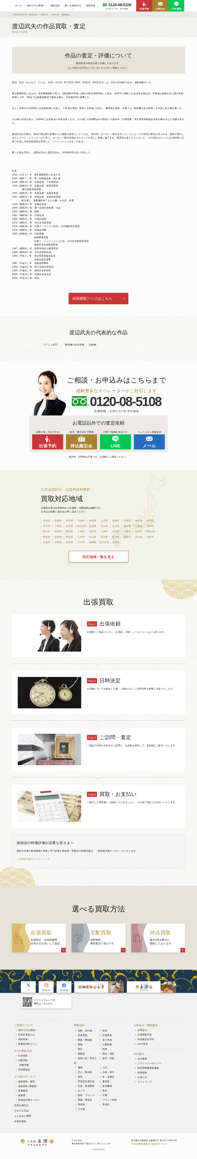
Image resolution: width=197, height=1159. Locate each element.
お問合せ (160, 9)
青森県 (58, 520)
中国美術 (107, 1035)
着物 (80, 1044)
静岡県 (58, 531)
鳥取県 (46, 537)
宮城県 (81, 520)
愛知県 (69, 531)
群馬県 (150, 520)
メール (149, 445)
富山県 (104, 526)
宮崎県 (92, 542)
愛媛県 (127, 537)
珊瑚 (80, 1067)
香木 (104, 1090)
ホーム (18, 5)
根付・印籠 (108, 1058)
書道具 (106, 1081)
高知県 (138, 537)
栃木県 (138, 520)
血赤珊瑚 (107, 1086)
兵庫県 (127, 531)
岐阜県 (46, 531)
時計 (80, 1049)
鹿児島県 (104, 542)
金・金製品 (108, 1077)
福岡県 (150, 537)
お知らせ (142, 1077)
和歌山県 (150, 531)
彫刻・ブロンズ (86, 1095)
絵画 (104, 1030)
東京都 (69, 526)
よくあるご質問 (22, 1116)
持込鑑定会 (82, 445)
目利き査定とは (26, 1034)
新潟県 (92, 526)
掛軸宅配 (24, 1065)
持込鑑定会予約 (145, 1039)
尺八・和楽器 (85, 1072)
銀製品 (81, 1053)
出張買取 (23, 1055)
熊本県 (69, 542)
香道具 (106, 1104)
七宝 (104, 1067)
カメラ (81, 1090)
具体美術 (82, 1035)
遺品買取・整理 (26, 1081)
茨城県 (127, 520)
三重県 (81, 531)
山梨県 (138, 526)
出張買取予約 (144, 1034)
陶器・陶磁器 (85, 1040)
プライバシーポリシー (149, 1063)
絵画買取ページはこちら (92, 298)
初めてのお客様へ (36, 5)
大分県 (81, 542)
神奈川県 (81, 526)
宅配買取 (23, 1060)
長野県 (150, 526)
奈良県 (138, 531)
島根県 (58, 537)
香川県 (115, 537)
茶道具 (81, 1104)
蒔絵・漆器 (108, 1053)
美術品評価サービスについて (34, 859)
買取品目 (55, 5)
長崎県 (58, 542)
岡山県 (69, 537)
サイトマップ (144, 1082)
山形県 (104, 520)
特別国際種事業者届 (148, 1068)
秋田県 (92, 520)
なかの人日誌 (21, 1110)
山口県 (92, 537)
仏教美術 (107, 1044)
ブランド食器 (109, 1100)
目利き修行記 (21, 1105)
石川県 (115, 526)
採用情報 (142, 1072)
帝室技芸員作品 (86, 1081)
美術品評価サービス (29, 1100)
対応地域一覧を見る (98, 557)
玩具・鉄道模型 (86, 1086)
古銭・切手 (108, 1072)
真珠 (80, 1077)
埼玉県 (46, 526)
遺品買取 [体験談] (27, 1086)
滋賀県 (92, 531)
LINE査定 (176, 9)
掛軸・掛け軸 (85, 1030)
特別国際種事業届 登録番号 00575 (149, 1144)
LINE (115, 445)
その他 (81, 1109)
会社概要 (142, 1059)
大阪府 (115, 531)
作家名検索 (20, 1121)
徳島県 (104, 537)
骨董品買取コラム (27, 1044)
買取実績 (90, 5)
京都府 (104, 531)
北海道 (46, 520)
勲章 (104, 1049)
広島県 (81, 537)
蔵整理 (21, 1095)
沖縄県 (115, 542)
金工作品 (107, 1040)
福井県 (127, 526)
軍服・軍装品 (85, 1100)
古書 (104, 1095)
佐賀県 (46, 542)
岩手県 (69, 520)
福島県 (115, 520)
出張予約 (144, 9)
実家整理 (23, 1091)
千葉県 (58, 526)
